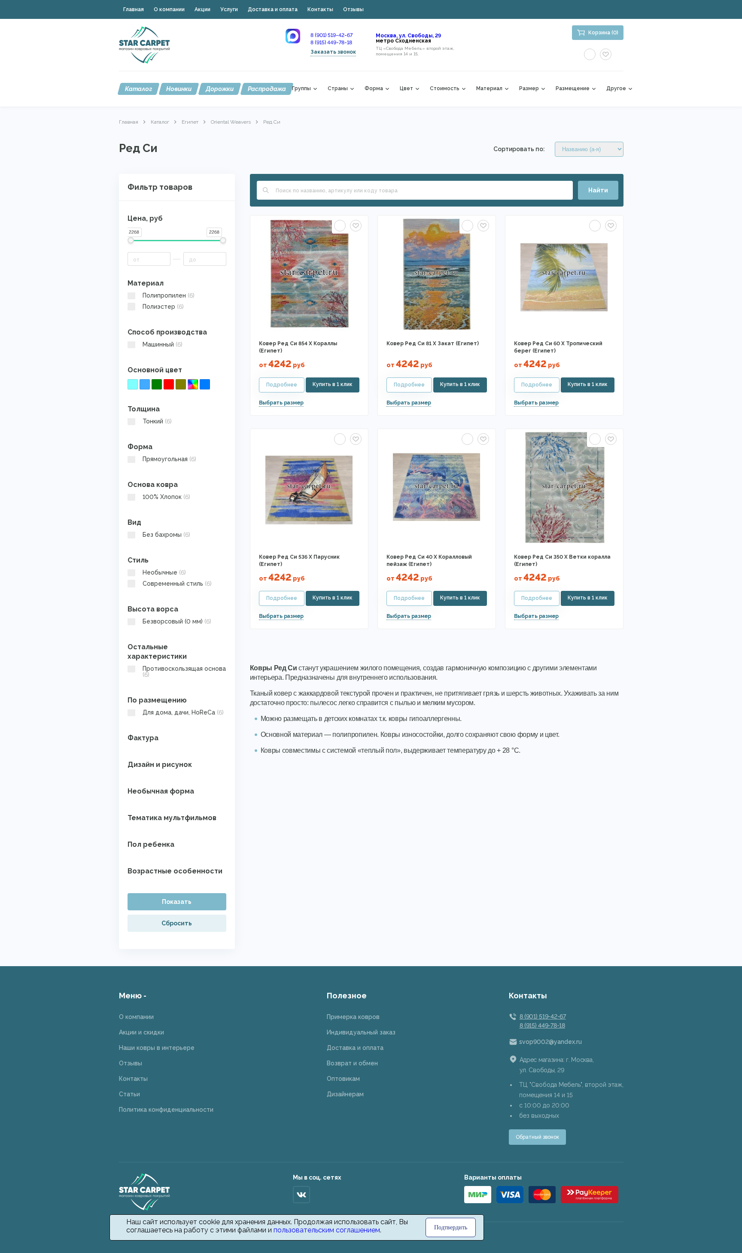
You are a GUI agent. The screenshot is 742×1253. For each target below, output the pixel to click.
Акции (202, 9)
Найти (598, 190)
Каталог (138, 88)
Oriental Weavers (231, 122)
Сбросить (176, 923)
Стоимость (444, 88)
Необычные (164, 572)
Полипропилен (169, 295)
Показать (177, 901)
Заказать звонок (333, 52)
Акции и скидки (141, 1032)
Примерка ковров (353, 1016)
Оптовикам (343, 1078)
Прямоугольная (169, 459)
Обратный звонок (537, 1137)
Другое (616, 88)
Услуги (229, 9)
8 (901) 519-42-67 (331, 35)
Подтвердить (450, 1227)
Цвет (406, 88)
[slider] (131, 240)
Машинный (162, 344)
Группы (301, 88)
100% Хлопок (166, 497)
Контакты (320, 9)
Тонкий (157, 421)
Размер (529, 88)
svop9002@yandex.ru (550, 1041)
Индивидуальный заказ (361, 1032)
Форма (374, 88)
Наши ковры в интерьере (157, 1047)
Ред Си (271, 122)
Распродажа (267, 88)
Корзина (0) (603, 33)
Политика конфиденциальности (166, 1109)
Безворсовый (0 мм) (177, 621)
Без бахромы (166, 535)
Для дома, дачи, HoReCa (183, 712)
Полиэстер (163, 307)
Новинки (179, 88)
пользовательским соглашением (327, 1230)
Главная (133, 9)
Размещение (573, 88)
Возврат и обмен (352, 1063)
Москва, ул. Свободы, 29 (408, 36)
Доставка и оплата (273, 9)
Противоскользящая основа (184, 672)
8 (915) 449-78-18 (331, 43)
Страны (338, 88)
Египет (190, 122)
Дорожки (220, 88)
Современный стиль (177, 584)
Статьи (129, 1094)
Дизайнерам (345, 1094)
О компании (169, 9)
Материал (489, 88)
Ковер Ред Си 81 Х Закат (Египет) (432, 344)
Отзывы (353, 9)
